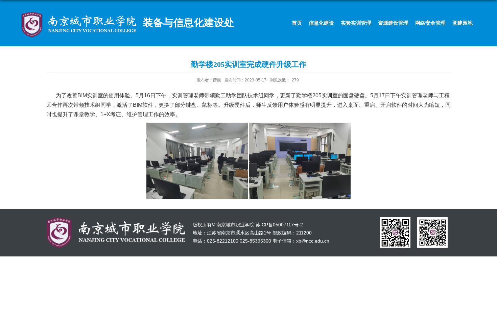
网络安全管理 (430, 23)
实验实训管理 (356, 23)
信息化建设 (321, 23)
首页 (297, 23)
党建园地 (462, 23)
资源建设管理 (393, 23)
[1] (395, 219)
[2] (432, 219)
